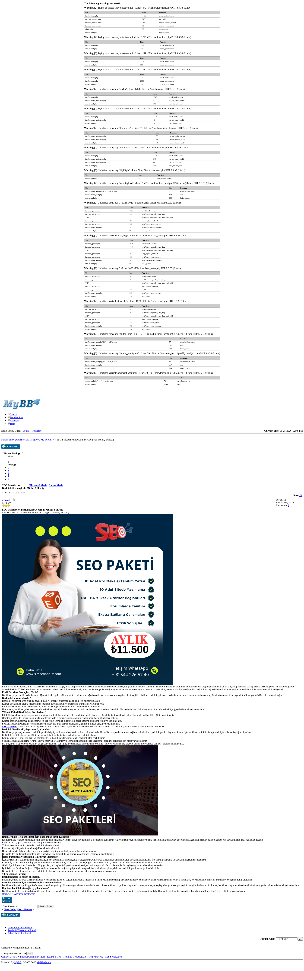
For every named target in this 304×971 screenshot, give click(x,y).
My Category (32, 439)
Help (12, 423)
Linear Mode (56, 485)
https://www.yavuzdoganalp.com (18, 894)
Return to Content (72, 956)
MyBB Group (44, 962)
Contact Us (7, 956)
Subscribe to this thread (19, 933)
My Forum (46, 439)
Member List (16, 417)
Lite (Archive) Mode (92, 956)
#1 (300, 495)
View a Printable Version (20, 927)
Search (13, 414)
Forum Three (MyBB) (12, 439)
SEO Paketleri (9, 726)
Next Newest (25, 909)
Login (26, 430)
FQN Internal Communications (29, 956)
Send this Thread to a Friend (22, 930)
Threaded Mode (38, 485)
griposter (7, 500)
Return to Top (54, 956)
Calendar (14, 420)
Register (36, 430)
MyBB (17, 962)
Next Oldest (10, 909)
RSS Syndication (113, 956)
